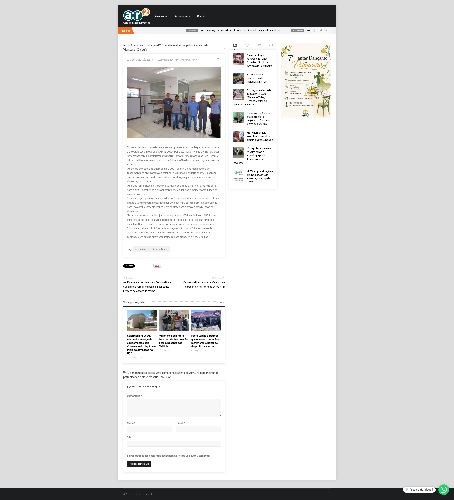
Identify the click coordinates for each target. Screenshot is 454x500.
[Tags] (271, 45)
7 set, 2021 (135, 350)
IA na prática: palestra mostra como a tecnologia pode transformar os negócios (252, 155)
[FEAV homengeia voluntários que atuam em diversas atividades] (238, 136)
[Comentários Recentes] (259, 45)
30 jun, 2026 (167, 350)
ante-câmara (141, 249)
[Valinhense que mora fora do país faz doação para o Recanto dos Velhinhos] (142, 320)
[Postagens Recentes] (235, 45)
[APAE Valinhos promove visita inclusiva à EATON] (238, 78)
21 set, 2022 (199, 347)
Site (129, 437)
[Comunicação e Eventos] (136, 16)
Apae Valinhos (160, 249)
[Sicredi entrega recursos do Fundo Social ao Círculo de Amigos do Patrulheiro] (238, 59)
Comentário (134, 396)
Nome (131, 423)
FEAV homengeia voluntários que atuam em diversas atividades (260, 136)
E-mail (180, 423)
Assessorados (182, 16)
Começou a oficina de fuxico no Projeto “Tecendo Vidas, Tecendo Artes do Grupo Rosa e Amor (252, 97)
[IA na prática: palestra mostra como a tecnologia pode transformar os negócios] (238, 152)
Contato (201, 16)
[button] (443, 489)
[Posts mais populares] (247, 45)
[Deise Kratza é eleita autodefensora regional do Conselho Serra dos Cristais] (238, 117)
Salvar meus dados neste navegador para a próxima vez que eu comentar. (168, 455)
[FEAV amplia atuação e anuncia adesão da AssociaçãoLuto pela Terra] (238, 175)
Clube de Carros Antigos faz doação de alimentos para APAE (206, 339)
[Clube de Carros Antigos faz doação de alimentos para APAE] (206, 320)
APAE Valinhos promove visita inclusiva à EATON (257, 78)
